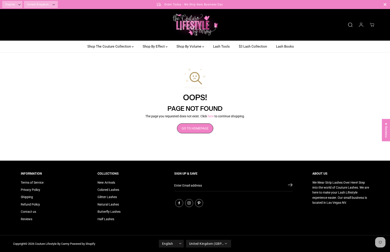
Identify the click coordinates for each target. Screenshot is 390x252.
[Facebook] (179, 203)
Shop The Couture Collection (109, 46)
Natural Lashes (108, 204)
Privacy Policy (30, 190)
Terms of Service (32, 182)
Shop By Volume (189, 46)
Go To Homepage (195, 128)
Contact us (28, 211)
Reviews (26, 219)
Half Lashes (106, 219)
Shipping (27, 197)
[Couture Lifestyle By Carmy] (195, 24)
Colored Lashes (108, 190)
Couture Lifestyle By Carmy (52, 243)
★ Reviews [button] (386, 130)
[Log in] (361, 25)
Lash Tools (221, 46)
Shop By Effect (154, 46)
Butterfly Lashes (109, 211)
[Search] (350, 25)
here (211, 116)
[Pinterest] (199, 203)
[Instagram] (189, 203)
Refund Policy (30, 204)
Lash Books (285, 46)
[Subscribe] (290, 185)
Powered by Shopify (82, 243)
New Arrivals (106, 182)
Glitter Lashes (107, 197)
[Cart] (372, 25)
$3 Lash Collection (253, 46)
